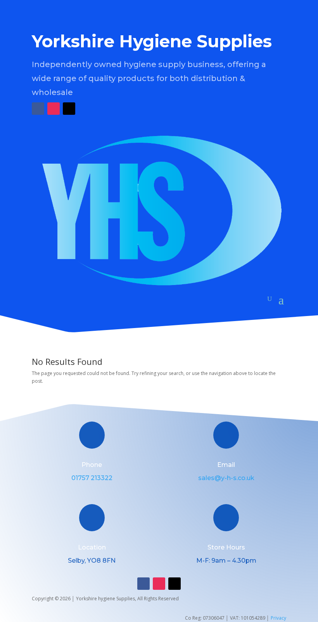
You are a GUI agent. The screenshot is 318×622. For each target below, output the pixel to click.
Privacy (278, 618)
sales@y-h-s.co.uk (226, 478)
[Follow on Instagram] (53, 108)
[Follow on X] (69, 108)
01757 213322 (91, 478)
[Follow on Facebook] (38, 108)
